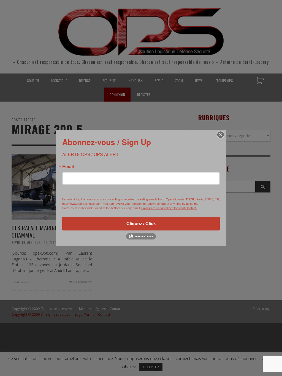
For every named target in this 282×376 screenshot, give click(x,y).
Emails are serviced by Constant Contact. (169, 208)
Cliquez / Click (141, 223)
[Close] (220, 134)
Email (68, 166)
